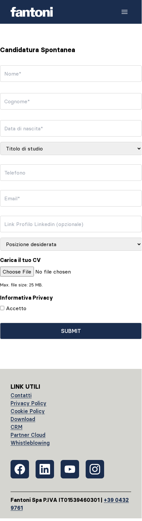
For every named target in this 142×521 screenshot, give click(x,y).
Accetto (16, 308)
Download (23, 419)
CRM (16, 427)
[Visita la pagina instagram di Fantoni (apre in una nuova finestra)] (95, 469)
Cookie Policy (28, 411)
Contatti (21, 395)
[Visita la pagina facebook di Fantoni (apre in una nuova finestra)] (20, 469)
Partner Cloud (28, 435)
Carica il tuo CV (20, 260)
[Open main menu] (124, 11)
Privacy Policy (28, 403)
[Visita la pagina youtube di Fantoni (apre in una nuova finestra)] (70, 469)
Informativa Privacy (26, 297)
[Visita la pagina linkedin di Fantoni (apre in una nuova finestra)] (45, 469)
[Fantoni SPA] (32, 12)
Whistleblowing (30, 443)
